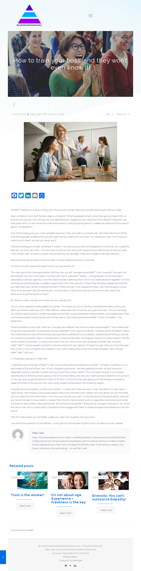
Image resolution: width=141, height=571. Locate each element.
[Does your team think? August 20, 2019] (3, 557)
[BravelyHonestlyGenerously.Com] (29, 15)
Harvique (77, 560)
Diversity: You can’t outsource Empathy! (109, 497)
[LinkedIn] (75, 565)
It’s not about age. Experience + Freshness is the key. (68, 498)
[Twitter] (66, 565)
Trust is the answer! (27, 495)
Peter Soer (35, 114)
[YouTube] (70, 565)
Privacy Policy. (70, 556)
